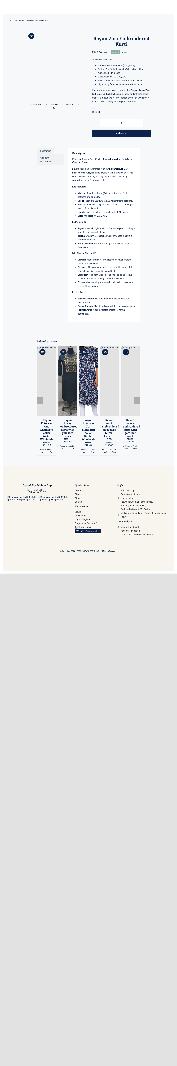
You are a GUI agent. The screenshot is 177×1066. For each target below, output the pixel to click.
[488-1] (55, 52)
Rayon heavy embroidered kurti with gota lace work (68, 428)
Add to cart (121, 133)
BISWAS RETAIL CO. (91, 551)
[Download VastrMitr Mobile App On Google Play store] (21, 497)
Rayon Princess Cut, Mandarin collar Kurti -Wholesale (47, 429)
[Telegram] (78, 104)
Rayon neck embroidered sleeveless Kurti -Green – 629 (110, 429)
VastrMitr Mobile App (37, 485)
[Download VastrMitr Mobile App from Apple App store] (53, 497)
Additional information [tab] (46, 159)
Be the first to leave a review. (103, 60)
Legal (120, 485)
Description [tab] (45, 151)
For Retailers (20, 20)
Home (12, 20)
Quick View (51, 451)
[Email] (54, 107)
